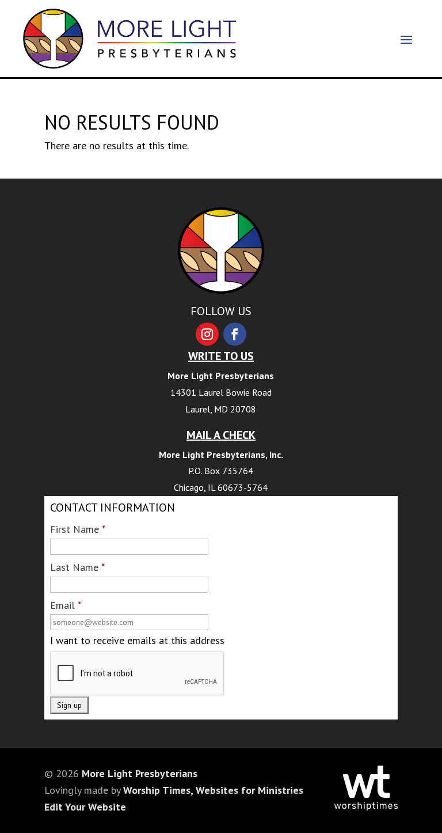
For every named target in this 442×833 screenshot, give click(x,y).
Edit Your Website (85, 806)
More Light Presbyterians (139, 773)
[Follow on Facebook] (234, 334)
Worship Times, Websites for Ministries (213, 790)
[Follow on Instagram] (207, 334)
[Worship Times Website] (366, 806)
